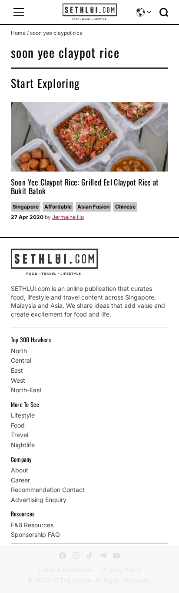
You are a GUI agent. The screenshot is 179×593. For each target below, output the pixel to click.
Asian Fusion (93, 206)
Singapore (26, 206)
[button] (19, 12)
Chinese (125, 206)
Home (18, 33)
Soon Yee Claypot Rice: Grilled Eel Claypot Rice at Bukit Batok (85, 186)
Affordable (58, 206)
